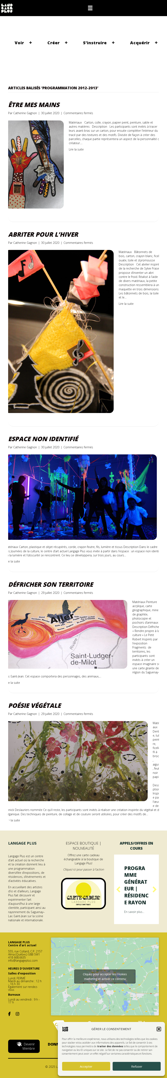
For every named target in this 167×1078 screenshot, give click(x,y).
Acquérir (140, 42)
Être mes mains (33, 105)
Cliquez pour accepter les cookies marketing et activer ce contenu (105, 990)
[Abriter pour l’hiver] (59, 331)
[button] (159, 1029)
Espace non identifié (43, 439)
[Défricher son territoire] (66, 634)
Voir (19, 42)
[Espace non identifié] (81, 497)
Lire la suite (76, 149)
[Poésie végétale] (76, 761)
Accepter (86, 1066)
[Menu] (90, 8)
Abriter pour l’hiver (43, 234)
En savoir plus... (134, 925)
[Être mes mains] (34, 164)
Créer (53, 42)
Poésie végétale (34, 705)
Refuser (136, 1066)
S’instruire (95, 42)
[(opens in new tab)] (83, 893)
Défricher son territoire (50, 584)
